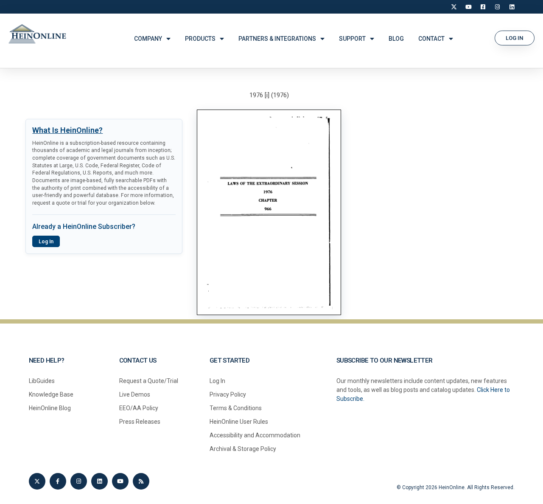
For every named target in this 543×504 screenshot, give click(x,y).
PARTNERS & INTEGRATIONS (277, 38)
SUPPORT (352, 38)
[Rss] (141, 481)
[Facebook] (483, 7)
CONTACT (431, 38)
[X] (454, 7)
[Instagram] (497, 7)
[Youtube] (120, 481)
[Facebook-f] (58, 481)
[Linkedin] (99, 481)
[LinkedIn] (511, 7)
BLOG (396, 38)
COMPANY (148, 38)
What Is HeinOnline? (67, 130)
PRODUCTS (200, 38)
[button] (515, 38)
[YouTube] (468, 7)
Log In (46, 242)
